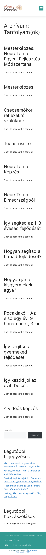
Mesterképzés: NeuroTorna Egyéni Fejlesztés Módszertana (22, 56)
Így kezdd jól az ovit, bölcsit (20, 382)
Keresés (8, 430)
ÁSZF (28, 552)
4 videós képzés (21, 408)
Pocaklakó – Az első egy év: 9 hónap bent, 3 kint (23, 318)
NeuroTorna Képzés (16, 169)
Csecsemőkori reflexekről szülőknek (18, 115)
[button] (41, 8)
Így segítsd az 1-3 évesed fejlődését (22, 225)
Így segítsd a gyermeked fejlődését (17, 352)
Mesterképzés (18, 87)
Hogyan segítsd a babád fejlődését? (23, 253)
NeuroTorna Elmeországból (19, 197)
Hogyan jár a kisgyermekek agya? (18, 285)
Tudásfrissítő (17, 143)
